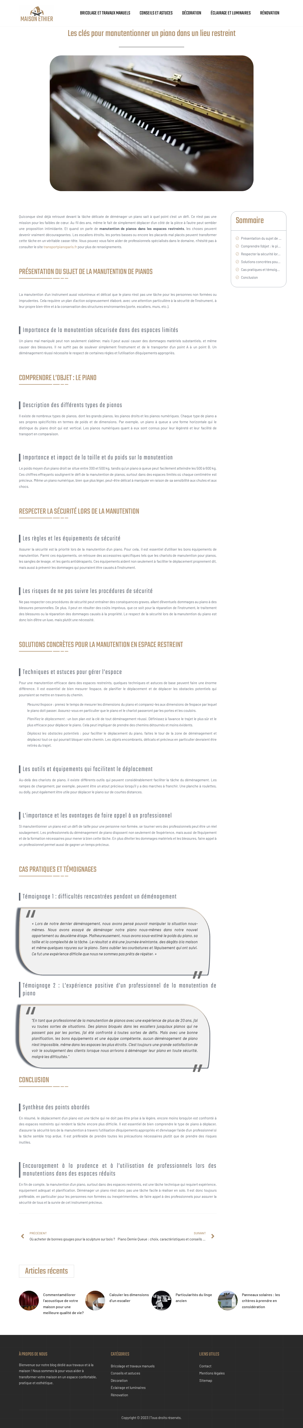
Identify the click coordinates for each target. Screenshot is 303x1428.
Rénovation (269, 13)
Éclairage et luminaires (231, 13)
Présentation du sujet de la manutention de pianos (261, 238)
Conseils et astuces (156, 13)
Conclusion (249, 277)
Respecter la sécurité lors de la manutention (261, 254)
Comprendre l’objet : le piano (261, 246)
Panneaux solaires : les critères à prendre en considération (261, 1300)
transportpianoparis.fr (60, 247)
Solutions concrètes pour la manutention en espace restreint (261, 262)
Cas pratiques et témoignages (261, 269)
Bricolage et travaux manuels (105, 13)
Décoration (191, 13)
